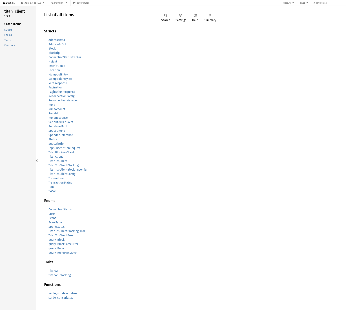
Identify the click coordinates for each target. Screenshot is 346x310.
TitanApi (53, 271)
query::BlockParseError (63, 244)
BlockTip (54, 53)
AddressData (56, 40)
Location (54, 70)
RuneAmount (56, 109)
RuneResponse (58, 117)
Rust (302, 2)
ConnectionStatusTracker (64, 57)
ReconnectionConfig (61, 96)
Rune (51, 104)
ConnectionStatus (60, 209)
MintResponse (57, 83)
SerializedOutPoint (60, 122)
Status (52, 139)
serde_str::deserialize (62, 293)
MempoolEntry (58, 74)
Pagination (55, 87)
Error (51, 213)
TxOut (52, 191)
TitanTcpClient (57, 161)
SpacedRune (56, 130)
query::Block (56, 239)
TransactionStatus (60, 182)
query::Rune (56, 248)
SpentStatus (56, 226)
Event (52, 218)
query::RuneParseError (63, 252)
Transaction (56, 178)
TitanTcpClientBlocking (63, 165)
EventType (55, 222)
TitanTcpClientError (61, 235)
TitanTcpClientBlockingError (66, 231)
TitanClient (55, 156)
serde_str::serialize (60, 297)
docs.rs (287, 2)
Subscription (56, 143)
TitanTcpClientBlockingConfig (67, 169)
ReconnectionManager (63, 100)
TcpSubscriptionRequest (64, 148)
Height (52, 61)
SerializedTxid (57, 126)
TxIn (51, 187)
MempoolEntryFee (60, 79)
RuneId (53, 113)
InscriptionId (56, 66)
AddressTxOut (57, 44)
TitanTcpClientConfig (61, 174)
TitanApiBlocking (59, 275)
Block (52, 48)
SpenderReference (60, 135)
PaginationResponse (61, 91)
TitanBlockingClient (61, 152)
